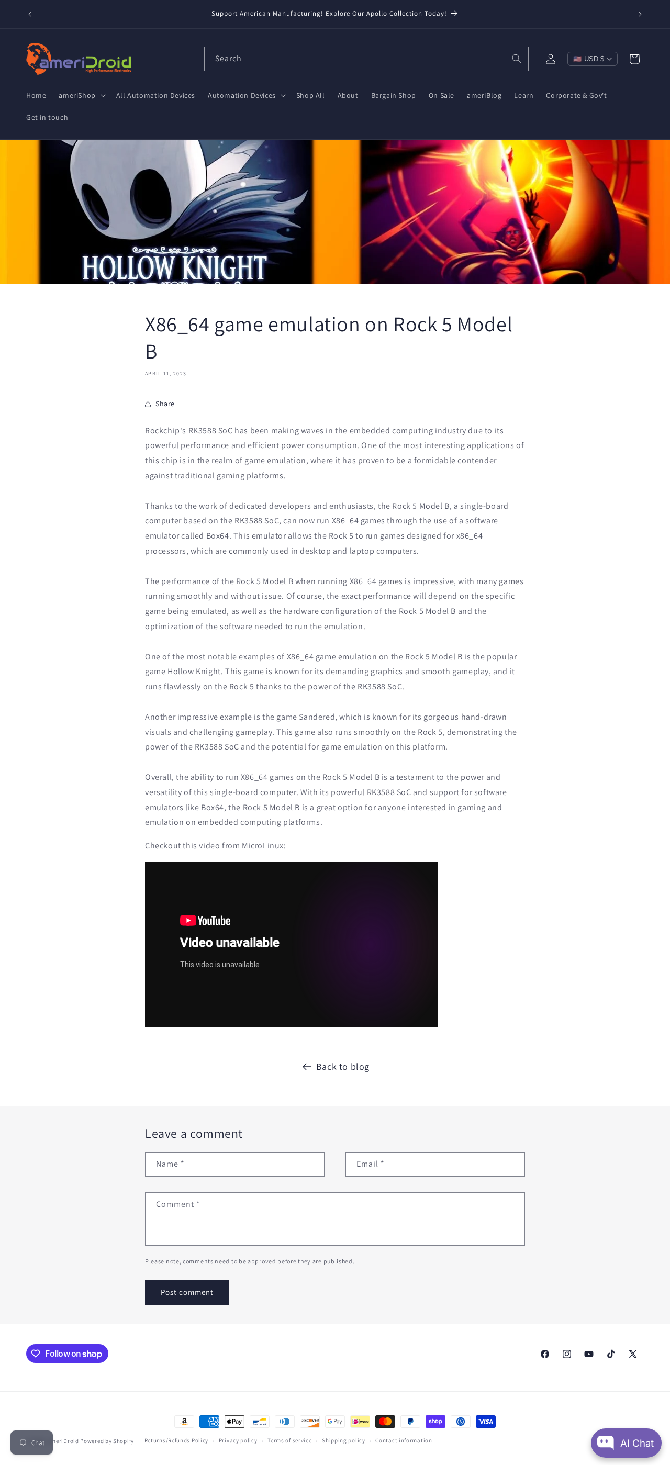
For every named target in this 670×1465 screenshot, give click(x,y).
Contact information (403, 1440)
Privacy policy (238, 1440)
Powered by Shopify (107, 1441)
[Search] (516, 58)
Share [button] (165, 403)
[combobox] (366, 59)
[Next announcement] (640, 14)
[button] (80, 95)
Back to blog (343, 1066)
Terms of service (289, 1440)
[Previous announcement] (29, 14)
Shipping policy (343, 1440)
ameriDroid (63, 1441)
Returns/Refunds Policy (176, 1440)
